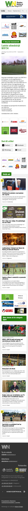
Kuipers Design (19, 506)
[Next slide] (25, 491)
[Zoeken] (23, 11)
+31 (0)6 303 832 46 (6, 486)
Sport (2, 53)
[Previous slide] (2, 491)
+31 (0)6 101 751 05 (6, 483)
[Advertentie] (5, 26)
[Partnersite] (7, 470)
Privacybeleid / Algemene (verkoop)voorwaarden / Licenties (10, 501)
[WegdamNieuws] (14, 4)
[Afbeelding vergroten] (14, 65)
